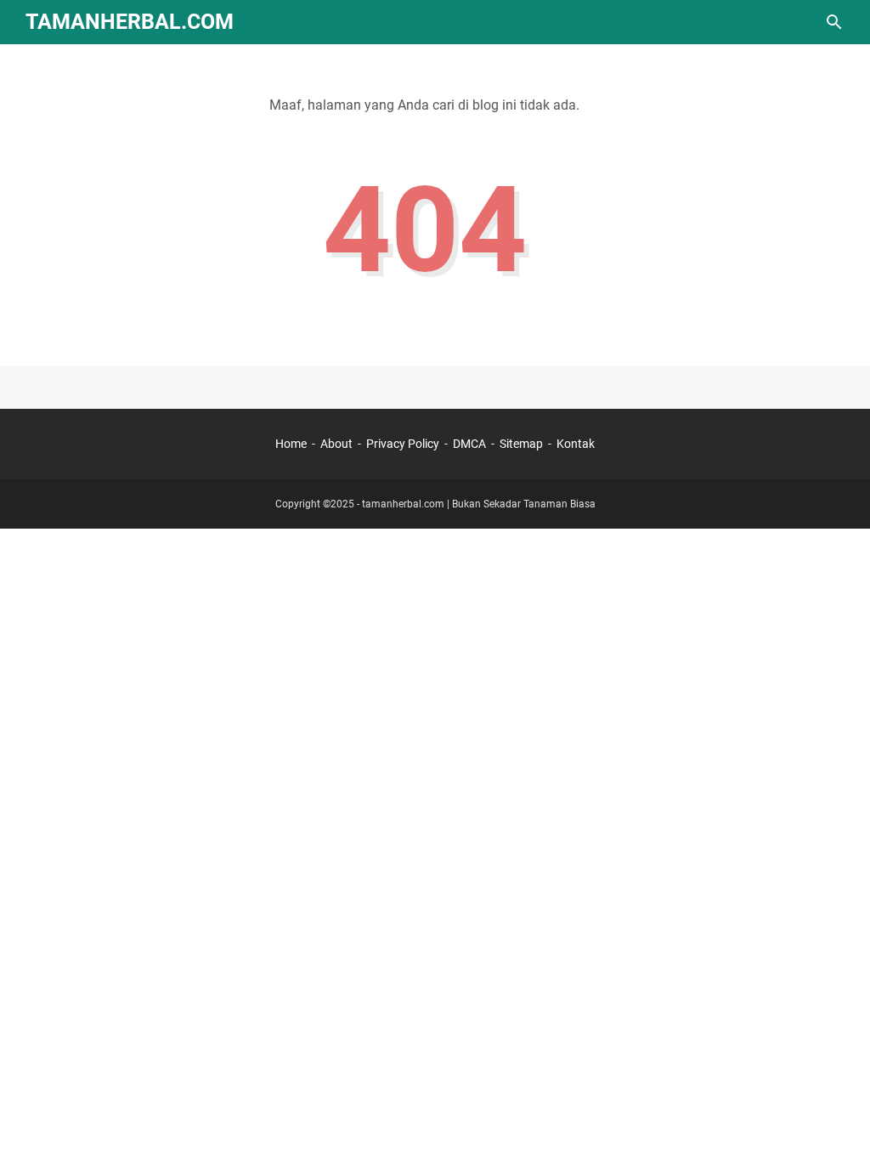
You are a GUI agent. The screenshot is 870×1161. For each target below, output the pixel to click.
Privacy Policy (402, 443)
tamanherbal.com (403, 504)
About (336, 443)
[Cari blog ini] (834, 22)
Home (291, 443)
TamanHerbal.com (129, 21)
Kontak (575, 443)
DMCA (469, 443)
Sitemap (521, 443)
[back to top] (836, 1123)
